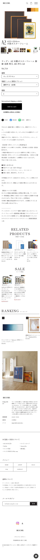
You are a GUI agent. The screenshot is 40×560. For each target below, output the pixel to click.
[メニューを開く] (36, 3)
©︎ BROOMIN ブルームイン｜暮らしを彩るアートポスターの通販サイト (19, 545)
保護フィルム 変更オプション (12, 81)
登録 (33, 504)
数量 (3, 90)
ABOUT (20, 465)
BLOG (33, 465)
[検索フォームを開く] (27, 3)
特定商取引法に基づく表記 (20, 540)
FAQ (6, 469)
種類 (3, 73)
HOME (6, 465)
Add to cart (11, 106)
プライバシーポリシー (20, 537)
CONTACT (20, 469)
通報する (28, 120)
